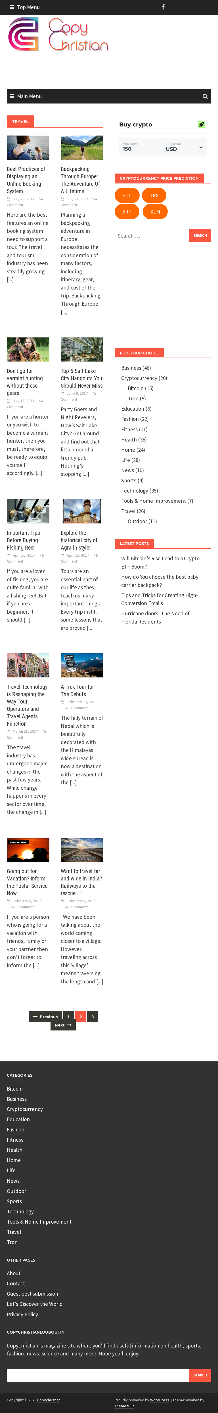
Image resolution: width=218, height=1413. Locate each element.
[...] (10, 279)
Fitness (129, 429)
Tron (133, 398)
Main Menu (29, 96)
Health (129, 439)
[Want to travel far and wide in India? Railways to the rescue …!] (82, 849)
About (13, 1273)
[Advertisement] (110, 68)
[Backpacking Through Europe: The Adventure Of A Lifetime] (82, 146)
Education (132, 408)
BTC (127, 195)
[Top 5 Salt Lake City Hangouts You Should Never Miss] (82, 348)
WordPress (159, 1400)
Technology (134, 490)
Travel (128, 511)
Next (60, 1025)
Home (128, 449)
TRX (154, 195)
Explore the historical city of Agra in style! (79, 540)
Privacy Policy (22, 1314)
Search (200, 1375)
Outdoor (137, 521)
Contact (16, 1283)
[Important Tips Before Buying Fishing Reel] (28, 510)
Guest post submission (32, 1293)
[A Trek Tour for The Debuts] (82, 664)
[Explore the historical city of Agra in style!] (82, 510)
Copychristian (48, 1400)
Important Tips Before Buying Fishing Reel (23, 540)
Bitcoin (136, 388)
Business (131, 367)
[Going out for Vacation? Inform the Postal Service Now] (28, 849)
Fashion (130, 418)
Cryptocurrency (139, 378)
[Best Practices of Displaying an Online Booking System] (28, 146)
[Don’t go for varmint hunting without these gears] (28, 348)
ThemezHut (124, 1405)
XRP (126, 211)
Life (125, 460)
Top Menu (28, 7)
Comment (15, 204)
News (127, 470)
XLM (155, 211)
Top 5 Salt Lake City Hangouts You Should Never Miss (82, 378)
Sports (128, 480)
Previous (48, 1016)
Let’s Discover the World (35, 1303)
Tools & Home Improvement (153, 500)
